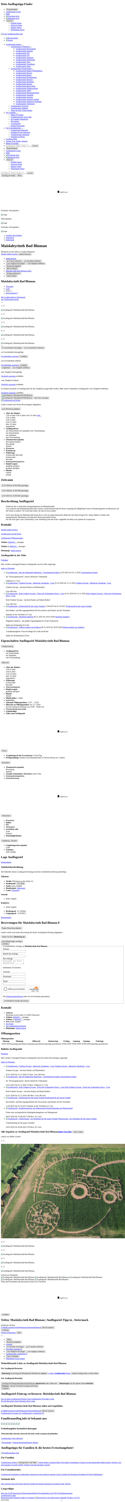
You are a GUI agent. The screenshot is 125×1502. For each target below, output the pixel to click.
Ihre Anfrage (8, 959)
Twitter (16, 1327)
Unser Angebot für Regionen (67, 1474)
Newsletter (15, 121)
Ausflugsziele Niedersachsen (27, 88)
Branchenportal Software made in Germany (30, 1498)
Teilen (9, 1339)
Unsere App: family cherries (16, 141)
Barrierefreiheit (12, 9)
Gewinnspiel (16, 124)
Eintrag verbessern (13, 273)
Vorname (6, 972)
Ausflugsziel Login (13, 12)
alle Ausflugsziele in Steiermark (13, 297)
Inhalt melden (11, 276)
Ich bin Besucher (18, 1401)
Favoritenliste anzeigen (10, 356)
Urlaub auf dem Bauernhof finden (92, 1462)
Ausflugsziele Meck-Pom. (26, 86)
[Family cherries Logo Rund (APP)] (12, 38)
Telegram (30, 1327)
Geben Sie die (13, 937)
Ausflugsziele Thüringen (25, 104)
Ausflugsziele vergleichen (16, 1354)
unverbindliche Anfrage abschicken (16, 1001)
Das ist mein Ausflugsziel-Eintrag (27, 1399)
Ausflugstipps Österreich (20, 47)
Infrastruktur (6, 816)
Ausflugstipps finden (9, 1462)
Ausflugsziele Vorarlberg (25, 64)
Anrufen (9, 1344)
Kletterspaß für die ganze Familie (79, 606)
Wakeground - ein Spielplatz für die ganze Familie (77, 1119)
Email (5, 981)
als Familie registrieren (19, 119)
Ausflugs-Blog (55, 1462)
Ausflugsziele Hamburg (25, 82)
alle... (39, 415)
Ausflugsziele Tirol (23, 62)
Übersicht (9, 286)
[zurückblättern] (2, 302)
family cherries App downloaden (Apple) (34, 1465)
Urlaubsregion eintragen (20, 135)
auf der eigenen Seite (76, 1383)
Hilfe (8, 14)
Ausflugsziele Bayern (24, 73)
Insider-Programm (37, 1484)
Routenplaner (6, 862)
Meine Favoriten (17, 115)
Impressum (17, 1493)
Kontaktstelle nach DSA (48, 1493)
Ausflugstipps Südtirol (19, 108)
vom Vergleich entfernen (36, 263)
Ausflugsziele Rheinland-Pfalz (27, 93)
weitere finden (59, 1373)
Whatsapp (23, 1327)
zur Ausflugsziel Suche (10, 299)
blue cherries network (9, 1484)
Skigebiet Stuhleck (62, 617)
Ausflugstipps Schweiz (19, 106)
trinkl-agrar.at (11, 258)
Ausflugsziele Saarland (24, 95)
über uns (4, 1493)
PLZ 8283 (20, 884)
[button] (62, 324)
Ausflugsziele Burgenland (26, 49)
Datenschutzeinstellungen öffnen (25, 1443)
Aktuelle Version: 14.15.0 (70, 1498)
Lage (8, 289)
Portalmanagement (65, 1493)
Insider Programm (18, 126)
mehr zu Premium (8, 568)
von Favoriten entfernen (32, 261)
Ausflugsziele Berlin (23, 75)
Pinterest (37, 1327)
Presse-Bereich (24, 1484)
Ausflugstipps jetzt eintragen (12, 1438)
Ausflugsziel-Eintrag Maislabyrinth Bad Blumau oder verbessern (29, 1383)
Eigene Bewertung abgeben (11, 928)
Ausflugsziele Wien (23, 66)
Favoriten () (11, 1413)
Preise (4, 751)
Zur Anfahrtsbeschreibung (16, 1026)
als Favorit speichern (14, 261)
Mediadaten (98, 1474)
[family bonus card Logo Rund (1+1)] (9, 40)
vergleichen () (32, 1413)
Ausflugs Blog (11, 139)
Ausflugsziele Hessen (24, 84)
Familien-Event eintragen (20, 132)
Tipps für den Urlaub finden (21, 110)
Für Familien (11, 113)
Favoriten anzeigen (14, 1349)
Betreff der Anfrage (10, 954)
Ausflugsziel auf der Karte (11, 534)
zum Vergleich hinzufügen (16, 263)
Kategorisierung (7, 646)
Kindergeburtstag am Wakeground (59, 1108)
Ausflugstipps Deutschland (21, 69)
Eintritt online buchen (9, 254)
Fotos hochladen (13, 1356)
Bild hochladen (12, 269)
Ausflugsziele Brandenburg (26, 77)
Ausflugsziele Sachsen (24, 97)
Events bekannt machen (46, 1474)
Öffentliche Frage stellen (15, 1359)
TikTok (68, 1484)
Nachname (7, 976)
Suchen (35, 146)
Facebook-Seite (58, 1484)
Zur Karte (9, 1024)
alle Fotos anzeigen (41, 398)
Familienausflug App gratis (21, 117)
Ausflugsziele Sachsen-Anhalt (27, 99)
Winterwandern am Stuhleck (73, 627)
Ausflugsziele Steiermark (25, 60)
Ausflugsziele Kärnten (24, 51)
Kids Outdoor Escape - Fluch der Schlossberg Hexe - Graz (87, 1087)
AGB (10, 1493)
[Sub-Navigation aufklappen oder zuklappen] (31, 47)
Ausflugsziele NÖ (23, 53)
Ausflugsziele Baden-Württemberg (29, 71)
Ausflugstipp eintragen (28, 1474)
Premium (4, 560)
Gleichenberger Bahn (89, 572)
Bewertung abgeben (14, 266)
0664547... (12, 542)
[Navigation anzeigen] (2, 1335)
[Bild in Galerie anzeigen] (17, 395)
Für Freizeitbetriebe (13, 128)
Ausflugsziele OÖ (23, 55)
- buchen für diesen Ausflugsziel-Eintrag (19, 1386)
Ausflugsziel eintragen (19, 130)
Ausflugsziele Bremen (24, 80)
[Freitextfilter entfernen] (30, 146)
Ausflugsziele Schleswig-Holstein (29, 102)
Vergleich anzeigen (8, 376)
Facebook (10, 1327)
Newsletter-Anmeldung (70, 1462)
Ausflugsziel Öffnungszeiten (12, 538)
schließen (23, 356)
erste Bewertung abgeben (11, 409)
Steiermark (21, 888)
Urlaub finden (43, 1462)
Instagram (48, 1484)
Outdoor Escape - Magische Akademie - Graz (93, 583)
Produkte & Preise (18, 137)
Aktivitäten (6, 763)
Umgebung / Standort (9, 841)
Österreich (15, 890)
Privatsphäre (6, 1443)
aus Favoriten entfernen (34, 1347)
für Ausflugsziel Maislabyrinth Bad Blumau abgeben (24, 1373)
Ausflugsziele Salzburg (24, 58)
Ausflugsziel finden (13, 44)
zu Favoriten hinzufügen (15, 1347)
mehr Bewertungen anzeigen (12, 941)
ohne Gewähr (65, 1131)
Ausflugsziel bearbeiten (10, 1474)
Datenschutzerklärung (14, 996)
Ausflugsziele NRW (23, 91)
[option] (16, 23)
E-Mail (3, 1327)
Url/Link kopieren (48, 1327)
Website (6, 949)
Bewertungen (12, 293)
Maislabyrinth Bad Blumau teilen (18, 271)
